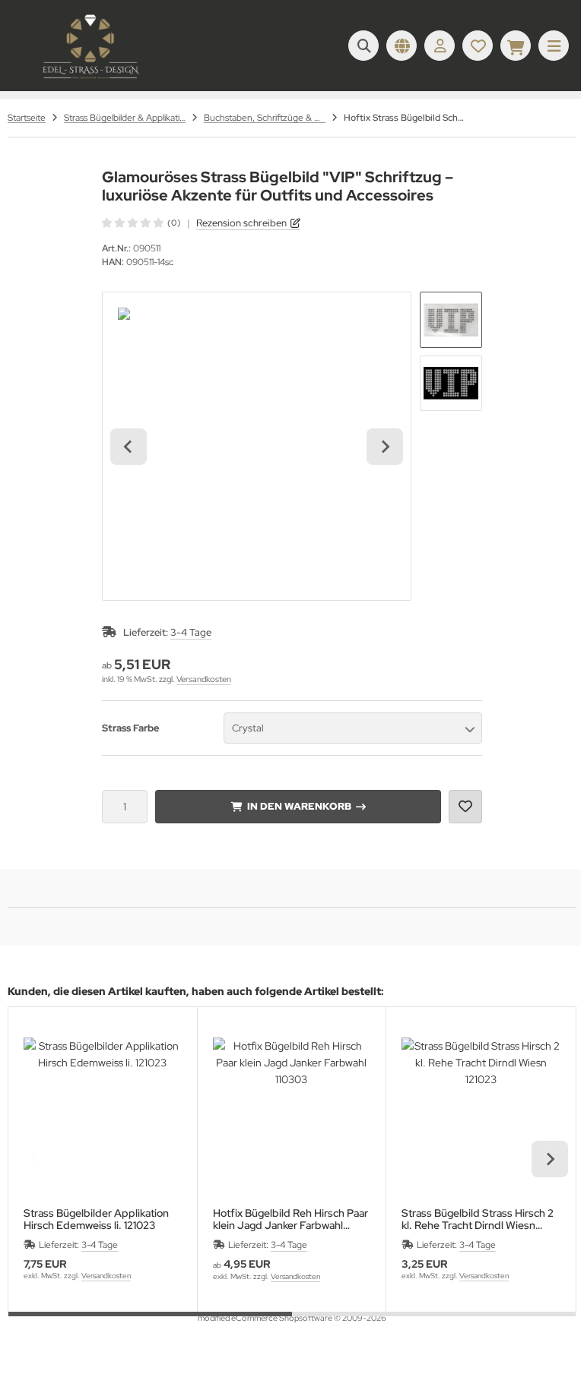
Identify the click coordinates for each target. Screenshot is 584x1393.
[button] (451, 320)
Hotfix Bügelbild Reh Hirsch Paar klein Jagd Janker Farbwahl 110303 (290, 1219)
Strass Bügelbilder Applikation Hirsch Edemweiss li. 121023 (96, 1219)
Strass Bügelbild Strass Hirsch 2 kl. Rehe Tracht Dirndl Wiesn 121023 (478, 1219)
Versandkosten (203, 679)
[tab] (150, 1323)
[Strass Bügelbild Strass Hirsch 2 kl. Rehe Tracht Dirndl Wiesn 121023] (481, 1117)
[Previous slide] (34, 1159)
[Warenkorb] (515, 45)
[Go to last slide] (128, 446)
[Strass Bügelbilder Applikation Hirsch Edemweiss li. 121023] (103, 1117)
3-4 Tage (190, 632)
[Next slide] (385, 446)
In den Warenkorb (298, 806)
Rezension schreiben (241, 222)
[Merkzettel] (477, 45)
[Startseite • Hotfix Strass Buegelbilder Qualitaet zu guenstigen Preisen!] (91, 80)
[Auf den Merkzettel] (465, 807)
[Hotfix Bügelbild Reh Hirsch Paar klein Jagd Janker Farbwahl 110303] (292, 1117)
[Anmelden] (439, 45)
